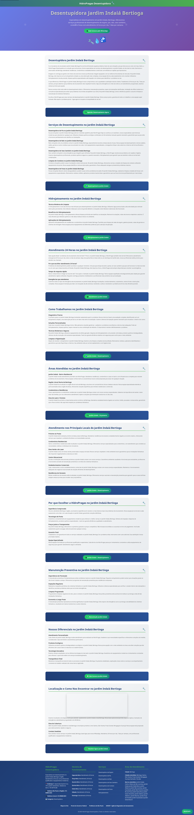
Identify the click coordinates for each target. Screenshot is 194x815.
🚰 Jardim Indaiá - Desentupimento (97, 356)
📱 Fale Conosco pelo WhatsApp (97, 31)
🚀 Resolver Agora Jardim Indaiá (97, 749)
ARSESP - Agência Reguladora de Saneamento (119, 806)
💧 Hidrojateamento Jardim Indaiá (97, 237)
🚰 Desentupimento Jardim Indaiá (97, 186)
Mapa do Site (64, 806)
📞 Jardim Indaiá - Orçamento (97, 415)
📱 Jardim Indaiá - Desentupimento (97, 557)
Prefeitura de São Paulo (96, 806)
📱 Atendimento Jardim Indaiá (97, 297)
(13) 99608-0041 (61, 796)
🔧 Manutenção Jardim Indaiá (97, 617)
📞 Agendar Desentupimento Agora (97, 112)
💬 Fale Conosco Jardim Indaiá (97, 676)
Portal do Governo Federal (79, 806)
